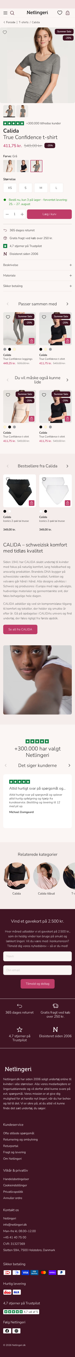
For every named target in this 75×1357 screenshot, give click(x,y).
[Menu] (5, 12)
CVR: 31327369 (14, 1244)
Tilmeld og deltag (37, 984)
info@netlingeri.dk (15, 1225)
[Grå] (4, 349)
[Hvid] (9, 511)
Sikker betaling (13, 286)
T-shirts (24, 22)
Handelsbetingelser (16, 1179)
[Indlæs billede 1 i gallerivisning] (37, 65)
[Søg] (14, 12)
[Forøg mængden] (22, 214)
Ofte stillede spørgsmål (18, 1133)
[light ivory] (9, 166)
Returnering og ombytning (20, 1139)
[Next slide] (69, 765)
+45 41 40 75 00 (14, 1237)
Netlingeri (9, 1218)
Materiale (9, 275)
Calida (36, 22)
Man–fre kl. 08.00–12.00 (19, 1231)
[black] (23, 166)
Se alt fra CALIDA (20, 629)
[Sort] (9, 349)
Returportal (10, 1146)
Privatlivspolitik (13, 1192)
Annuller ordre (12, 1198)
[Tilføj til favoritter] (5, 32)
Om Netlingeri (12, 1159)
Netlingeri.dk (19, 1345)
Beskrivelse (10, 265)
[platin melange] (36, 166)
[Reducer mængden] (7, 214)
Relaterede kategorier (37, 854)
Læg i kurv (49, 214)
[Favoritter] (60, 12)
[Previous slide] (5, 765)
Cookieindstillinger (15, 1185)
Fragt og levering (14, 1152)
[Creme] (14, 349)
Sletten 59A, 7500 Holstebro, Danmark (29, 1250)
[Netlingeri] (37, 12)
